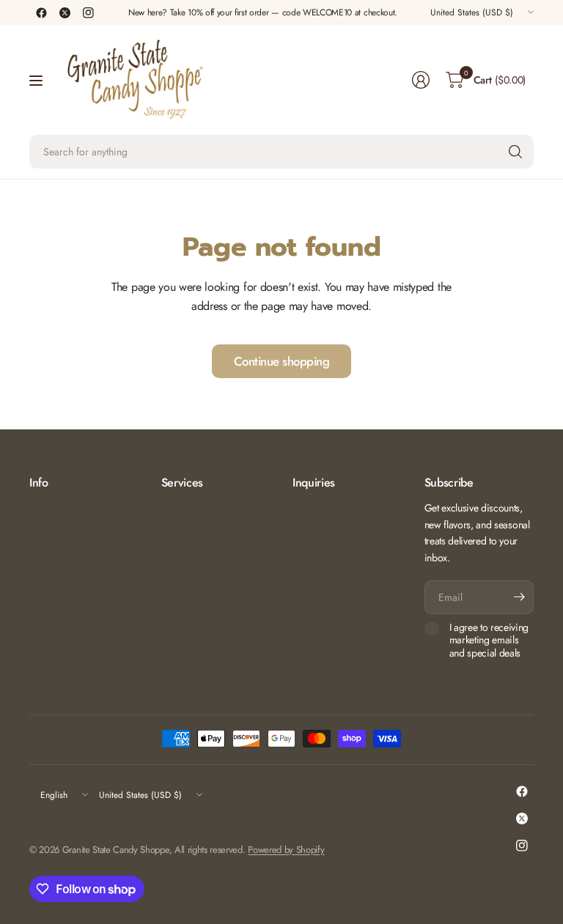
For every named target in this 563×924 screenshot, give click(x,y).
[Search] (515, 152)
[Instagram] (88, 12)
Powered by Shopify (286, 850)
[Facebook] (41, 12)
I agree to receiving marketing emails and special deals (489, 640)
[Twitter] (64, 12)
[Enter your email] (519, 597)
